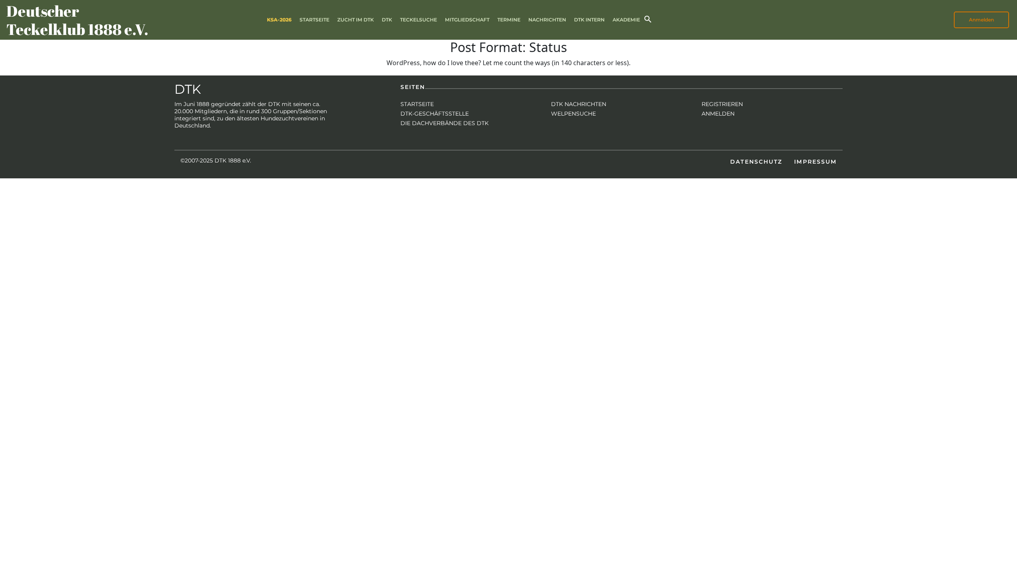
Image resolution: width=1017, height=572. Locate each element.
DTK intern (589, 20)
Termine (508, 20)
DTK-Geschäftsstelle (434, 113)
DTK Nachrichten (578, 104)
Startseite (314, 20)
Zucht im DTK (355, 20)
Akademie (626, 20)
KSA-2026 (279, 20)
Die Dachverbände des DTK (444, 123)
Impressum (815, 161)
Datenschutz (756, 161)
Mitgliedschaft (467, 20)
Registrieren (722, 104)
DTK (387, 20)
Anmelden (718, 113)
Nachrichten (547, 20)
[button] (648, 18)
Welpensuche (573, 113)
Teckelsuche (418, 20)
